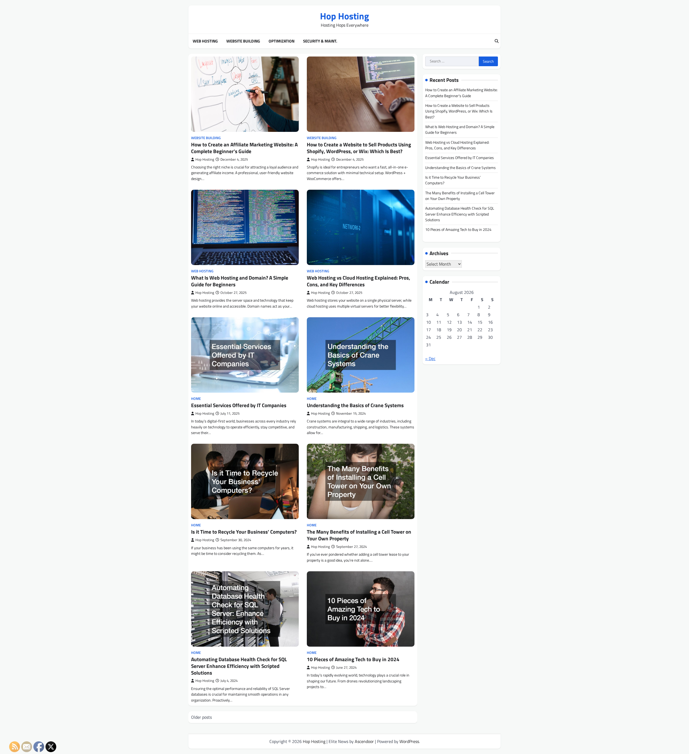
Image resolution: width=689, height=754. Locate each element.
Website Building (243, 41)
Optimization (281, 41)
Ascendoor (364, 741)
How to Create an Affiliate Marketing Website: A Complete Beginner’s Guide (244, 147)
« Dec (430, 358)
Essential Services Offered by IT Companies (238, 405)
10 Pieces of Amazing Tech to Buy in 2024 (353, 659)
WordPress (409, 741)
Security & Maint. (320, 41)
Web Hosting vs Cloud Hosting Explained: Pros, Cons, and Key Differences (358, 281)
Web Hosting (205, 41)
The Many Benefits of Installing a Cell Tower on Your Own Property (359, 535)
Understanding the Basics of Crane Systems (355, 405)
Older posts (201, 717)
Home (196, 399)
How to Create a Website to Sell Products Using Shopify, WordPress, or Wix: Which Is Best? (359, 147)
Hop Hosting (344, 16)
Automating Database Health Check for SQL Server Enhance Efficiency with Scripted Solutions (239, 666)
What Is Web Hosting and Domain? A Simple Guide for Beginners (239, 281)
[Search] (497, 41)
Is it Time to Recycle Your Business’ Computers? (244, 531)
